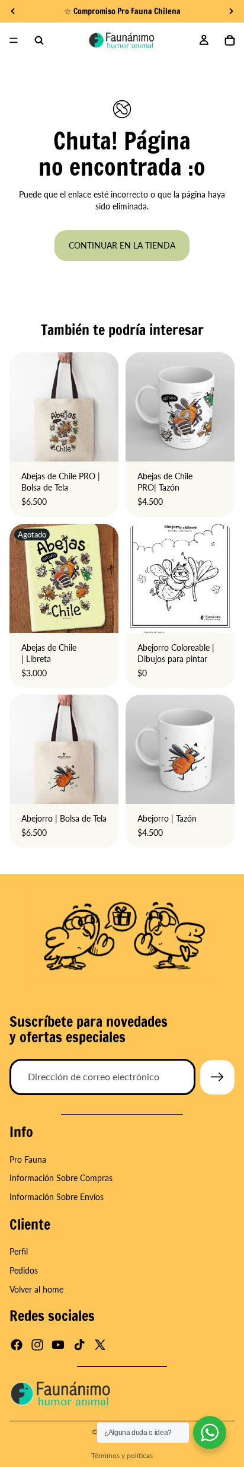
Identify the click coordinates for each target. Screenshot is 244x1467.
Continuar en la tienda (122, 245)
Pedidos (23, 1270)
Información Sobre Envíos (56, 1197)
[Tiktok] (79, 1345)
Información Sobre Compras (61, 1178)
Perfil (18, 1251)
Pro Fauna (27, 1159)
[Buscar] (39, 40)
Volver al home (36, 1289)
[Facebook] (16, 1345)
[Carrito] (230, 40)
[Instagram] (37, 1345)
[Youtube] (58, 1345)
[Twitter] (100, 1345)
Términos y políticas (122, 1455)
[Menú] (13, 40)
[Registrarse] (217, 1077)
